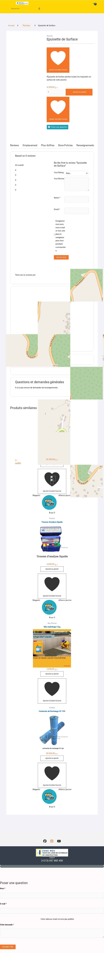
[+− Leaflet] (52, 318)
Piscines (26, 25)
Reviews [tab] (14, 145)
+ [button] (15, 460)
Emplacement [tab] (30, 145)
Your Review (59, 178)
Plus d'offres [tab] (47, 145)
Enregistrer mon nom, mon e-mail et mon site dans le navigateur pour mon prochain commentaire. (61, 236)
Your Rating (58, 172)
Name (57, 198)
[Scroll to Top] (52, 866)
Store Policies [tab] (65, 145)
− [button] (16, 460)
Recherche (39, 8)
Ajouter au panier (79, 92)
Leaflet (18, 463)
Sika (49, 623)
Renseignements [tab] (85, 145)
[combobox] (16, 8)
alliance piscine (64, 495)
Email (57, 209)
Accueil (11, 25)
